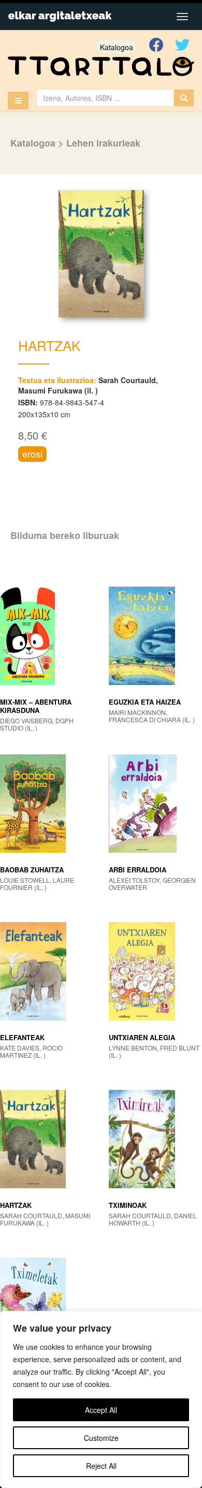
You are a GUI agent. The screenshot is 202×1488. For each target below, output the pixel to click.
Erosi (32, 453)
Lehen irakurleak (103, 143)
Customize (101, 1438)
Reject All (101, 1466)
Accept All (101, 1410)
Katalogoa (116, 47)
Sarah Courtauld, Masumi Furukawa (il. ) (88, 385)
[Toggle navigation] (182, 16)
